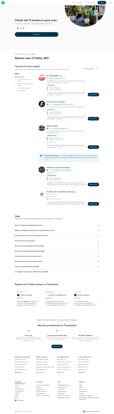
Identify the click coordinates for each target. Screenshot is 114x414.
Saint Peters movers (83, 359)
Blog (16, 397)
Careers (17, 393)
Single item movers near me (64, 361)
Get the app (39, 389)
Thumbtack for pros (63, 385)
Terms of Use (83, 389)
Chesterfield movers (83, 364)
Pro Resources (62, 391)
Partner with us (19, 389)
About (16, 387)
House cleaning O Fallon (42, 359)
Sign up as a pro (62, 387)
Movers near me (61, 359)
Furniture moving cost (20, 359)
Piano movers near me (62, 364)
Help (80, 385)
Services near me (41, 391)
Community (61, 389)
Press (16, 395)
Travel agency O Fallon (42, 364)
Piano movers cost (20, 367)
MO (23, 54)
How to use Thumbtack (43, 385)
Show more (18, 372)
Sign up (38, 387)
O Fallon (28, 54)
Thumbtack (18, 54)
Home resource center (43, 395)
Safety (81, 387)
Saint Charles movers (83, 361)
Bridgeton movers (82, 367)
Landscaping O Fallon (41, 369)
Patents (81, 393)
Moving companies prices (21, 361)
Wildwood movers (83, 369)
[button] (49, 104)
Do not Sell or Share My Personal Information (88, 398)
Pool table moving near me (64, 367)
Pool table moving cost (21, 369)
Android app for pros (64, 397)
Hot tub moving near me (63, 369)
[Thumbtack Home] (3, 2)
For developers (19, 391)
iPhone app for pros (63, 395)
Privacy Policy (83, 391)
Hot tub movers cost (20, 364)
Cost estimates (40, 393)
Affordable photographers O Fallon (45, 367)
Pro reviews (61, 393)
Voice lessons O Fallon (42, 361)
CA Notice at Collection (86, 395)
